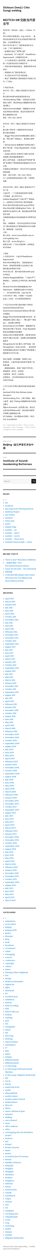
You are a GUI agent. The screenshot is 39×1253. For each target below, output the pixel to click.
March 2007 (10, 828)
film (7, 1009)
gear (7, 1021)
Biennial (9, 936)
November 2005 (12, 876)
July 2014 (9, 623)
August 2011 (10, 695)
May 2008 (9, 786)
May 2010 (9, 722)
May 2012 (9, 677)
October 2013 (10, 641)
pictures (9, 1138)
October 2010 (10, 713)
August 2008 (10, 777)
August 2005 (10, 885)
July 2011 (8, 698)
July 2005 (9, 888)
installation (10, 1045)
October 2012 (10, 665)
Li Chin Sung (10, 1066)
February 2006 (11, 867)
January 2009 (11, 765)
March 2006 (10, 864)
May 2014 (9, 626)
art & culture (10, 924)
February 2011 (11, 704)
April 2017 (9, 599)
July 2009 (9, 749)
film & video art (12, 1012)
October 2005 (11, 879)
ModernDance (11, 1102)
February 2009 (11, 761)
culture (8, 966)
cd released (10, 948)
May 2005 (9, 894)
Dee (6, 975)
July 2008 (9, 780)
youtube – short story (14, 539)
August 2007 (10, 813)
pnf (6, 1141)
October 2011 (10, 689)
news (7, 1123)
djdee (7, 987)
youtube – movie (12, 536)
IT (6, 1048)
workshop (9, 1226)
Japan (7, 1054)
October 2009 (11, 740)
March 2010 (10, 728)
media (8, 1090)
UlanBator (9, 1211)
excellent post (11, 996)
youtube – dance (12, 533)
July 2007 (9, 816)
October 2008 (11, 771)
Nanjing (8, 1117)
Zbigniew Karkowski (14, 1238)
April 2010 (9, 725)
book (7, 942)
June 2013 (9, 653)
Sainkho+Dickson (13, 1162)
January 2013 (10, 662)
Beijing (8, 927)
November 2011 (11, 686)
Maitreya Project (12, 512)
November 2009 (12, 737)
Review (8, 1159)
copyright (9, 963)
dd (4, 425)
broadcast (9, 945)
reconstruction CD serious (16, 1156)
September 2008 (12, 774)
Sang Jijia (9, 1165)
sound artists (11, 1190)
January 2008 (11, 798)
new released (11, 1120)
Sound (8, 1187)
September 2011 (11, 692)
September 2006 (12, 846)
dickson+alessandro (14, 981)
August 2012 (10, 671)
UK (6, 1208)
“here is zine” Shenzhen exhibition (20, 560)
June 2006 (9, 855)
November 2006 (12, 840)
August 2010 (10, 716)
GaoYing (8, 1018)
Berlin (8, 933)
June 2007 (9, 819)
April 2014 (9, 629)
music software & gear (15, 1111)
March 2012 (10, 680)
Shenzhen (9, 1174)
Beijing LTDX (11, 930)
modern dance (11, 1096)
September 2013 (12, 644)
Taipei (8, 1199)
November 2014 (11, 620)
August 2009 (10, 746)
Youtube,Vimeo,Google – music (18, 542)
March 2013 (10, 659)
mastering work (12, 1087)
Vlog (7, 1223)
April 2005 (10, 897)
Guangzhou (7, 427)
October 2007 (11, 807)
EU (6, 993)
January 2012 (10, 683)
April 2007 (10, 825)
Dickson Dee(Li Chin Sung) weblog (16, 9)
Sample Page (10, 527)
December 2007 (12, 801)
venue (7, 1220)
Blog (7, 939)
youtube (8, 1235)
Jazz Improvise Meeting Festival (19, 509)
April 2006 (10, 861)
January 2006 (11, 870)
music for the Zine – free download (20, 569)
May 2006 (9, 858)
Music (14, 427)
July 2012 (9, 674)
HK (6, 1033)
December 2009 (12, 734)
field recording (11, 1006)
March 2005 (10, 900)
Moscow (9, 1105)
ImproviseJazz (11, 1042)
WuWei (8, 1229)
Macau (8, 1084)
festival (8, 1003)
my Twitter (10, 515)
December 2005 (12, 873)
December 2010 (11, 710)
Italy (7, 1051)
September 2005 (12, 882)
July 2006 (9, 852)
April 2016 (9, 614)
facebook (9, 506)
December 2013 (11, 635)
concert (31, 425)
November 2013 (11, 638)
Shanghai (19, 427)
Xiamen (8, 1232)
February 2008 (11, 795)
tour (7, 1205)
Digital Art (9, 984)
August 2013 (10, 647)
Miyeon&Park (11, 1093)
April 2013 (9, 656)
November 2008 (12, 768)
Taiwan (8, 1202)
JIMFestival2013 (12, 1063)
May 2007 (9, 822)
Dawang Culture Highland (16, 972)
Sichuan (8, 1177)
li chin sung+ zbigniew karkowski (20, 1075)
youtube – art (11, 530)
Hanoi (8, 1030)
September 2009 (12, 743)
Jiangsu (8, 1057)
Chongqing (10, 954)
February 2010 (11, 731)
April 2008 (10, 789)
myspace (9, 518)
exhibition (9, 999)
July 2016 (9, 608)
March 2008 (10, 792)
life (6, 1078)
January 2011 (10, 707)
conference (10, 960)
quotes (8, 1153)
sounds (8, 1193)
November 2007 (12, 804)
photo (7, 524)
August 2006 (10, 849)
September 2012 (12, 668)
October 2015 (10, 617)
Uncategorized (11, 1214)
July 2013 (9, 650)
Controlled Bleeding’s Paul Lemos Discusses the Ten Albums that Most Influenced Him (20, 578)
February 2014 (11, 632)
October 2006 (11, 843)
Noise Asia (9, 521)
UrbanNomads (11, 1217)
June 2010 (9, 719)
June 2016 (9, 611)
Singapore (9, 1181)
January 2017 (10, 605)
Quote (7, 1150)
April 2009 (10, 758)
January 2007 (11, 834)
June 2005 (9, 891)
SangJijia (9, 1168)
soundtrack (10, 1196)
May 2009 (9, 755)
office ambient (11, 1126)
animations (10, 921)
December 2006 (12, 837)
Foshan (8, 1015)
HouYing (9, 1039)
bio (6, 503)
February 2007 (11, 831)
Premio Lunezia (12, 1147)
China (25, 425)
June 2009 (9, 752)
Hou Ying (9, 1036)
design (8, 978)
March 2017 (10, 602)
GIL (6, 1024)
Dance (8, 969)
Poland (8, 1144)
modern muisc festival (15, 1099)
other (7, 1129)
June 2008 (9, 783)
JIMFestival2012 (12, 1060)
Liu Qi (7, 1081)
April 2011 (9, 701)
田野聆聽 (8, 572)
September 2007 (12, 810)
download (9, 990)
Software (9, 1184)
